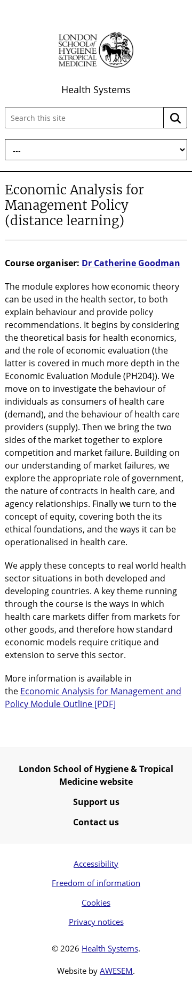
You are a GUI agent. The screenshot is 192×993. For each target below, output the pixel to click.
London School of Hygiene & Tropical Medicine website (96, 775)
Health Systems (96, 89)
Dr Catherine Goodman (131, 263)
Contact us (96, 822)
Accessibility (96, 863)
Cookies (96, 902)
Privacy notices (96, 921)
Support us (96, 802)
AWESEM (116, 970)
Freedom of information (96, 882)
